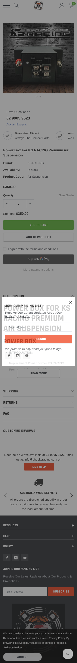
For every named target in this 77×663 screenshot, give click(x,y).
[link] (8, 355)
